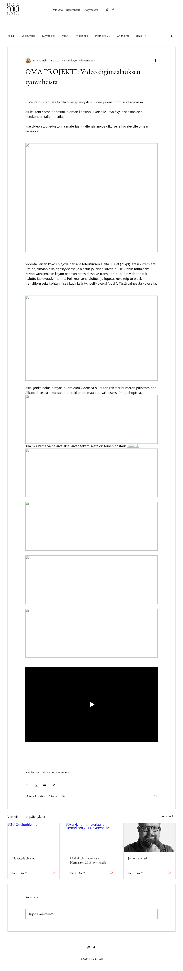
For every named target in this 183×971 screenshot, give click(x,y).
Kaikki (11, 35)
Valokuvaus (28, 35)
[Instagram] (107, 10)
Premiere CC (102, 35)
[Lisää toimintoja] (155, 60)
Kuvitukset (48, 35)
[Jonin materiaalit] (149, 837)
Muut (65, 35)
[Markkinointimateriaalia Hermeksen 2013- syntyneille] (91, 837)
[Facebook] (113, 10)
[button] (171, 35)
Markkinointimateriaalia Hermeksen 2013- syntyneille (88, 860)
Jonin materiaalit (138, 858)
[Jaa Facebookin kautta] (27, 785)
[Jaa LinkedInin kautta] (44, 785)
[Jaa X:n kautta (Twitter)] (36, 785)
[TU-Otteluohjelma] (33, 837)
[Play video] (91, 704)
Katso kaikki (168, 816)
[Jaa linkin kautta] (53, 785)
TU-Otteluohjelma (23, 858)
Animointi (123, 35)
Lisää (139, 35)
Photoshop (81, 35)
